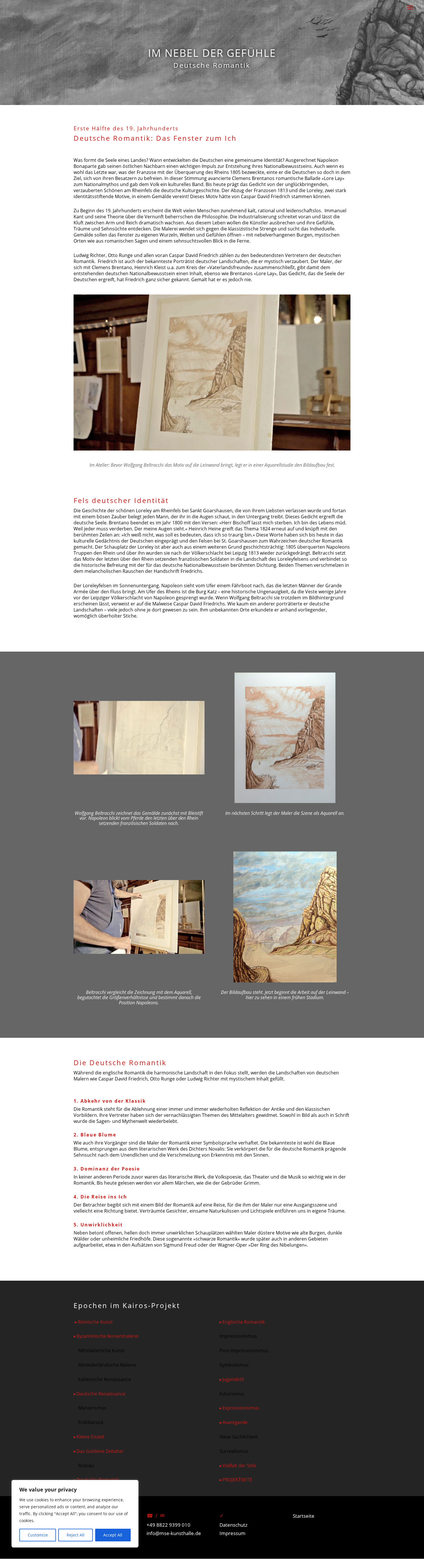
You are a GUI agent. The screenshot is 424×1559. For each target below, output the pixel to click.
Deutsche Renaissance (100, 1394)
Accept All (112, 1535)
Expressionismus (240, 1408)
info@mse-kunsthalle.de (174, 1533)
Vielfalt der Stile (239, 1465)
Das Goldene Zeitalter (100, 1451)
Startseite (303, 1516)
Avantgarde (234, 1422)
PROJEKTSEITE (237, 1480)
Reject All (76, 1535)
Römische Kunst (95, 1322)
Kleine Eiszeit (90, 1437)
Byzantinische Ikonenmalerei (107, 1336)
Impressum (232, 1533)
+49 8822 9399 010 (168, 1525)
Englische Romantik (243, 1322)
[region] (75, 1513)
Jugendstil (233, 1379)
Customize (38, 1535)
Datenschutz (233, 1525)
